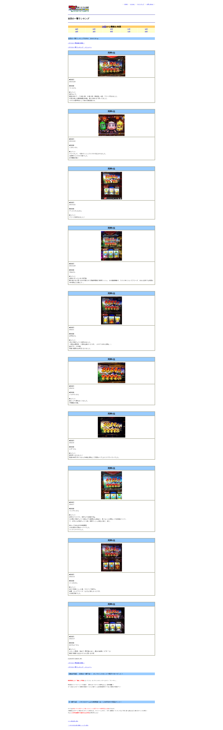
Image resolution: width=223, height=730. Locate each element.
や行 (111, 31)
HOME (126, 4)
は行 (76, 31)
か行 (94, 29)
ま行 (94, 31)
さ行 (111, 29)
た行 (129, 29)
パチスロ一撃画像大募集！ (76, 43)
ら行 (129, 31)
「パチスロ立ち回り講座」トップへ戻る (78, 725)
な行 (146, 29)
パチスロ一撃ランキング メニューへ (80, 47)
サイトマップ (140, 4)
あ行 (76, 29)
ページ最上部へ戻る (73, 721)
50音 (104, 27)
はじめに (132, 4)
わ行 (146, 31)
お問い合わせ (150, 4)
